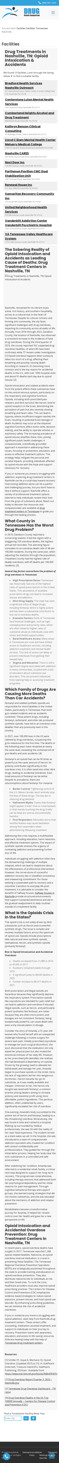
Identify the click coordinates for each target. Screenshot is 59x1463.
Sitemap (26, 1452)
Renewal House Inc (18, 185)
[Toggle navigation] (53, 13)
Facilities (21, 28)
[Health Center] (21, 12)
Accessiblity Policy (35, 1453)
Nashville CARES (17, 153)
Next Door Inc (15, 162)
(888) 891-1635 (49, 2)
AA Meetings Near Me (44, 1455)
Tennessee (42, 28)
